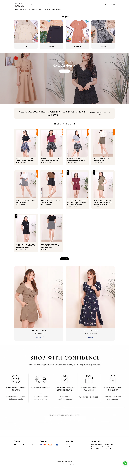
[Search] (46, 4)
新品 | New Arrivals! (25, 9)
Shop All (34, 9)
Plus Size (41, 9)
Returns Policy (67, 464)
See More (38, 337)
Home (16, 9)
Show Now (64, 71)
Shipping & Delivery (77, 464)
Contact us (68, 446)
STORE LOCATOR (56, 9)
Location (68, 444)
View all (64, 259)
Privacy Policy (60, 464)
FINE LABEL (47, 9)
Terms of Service (51, 464)
